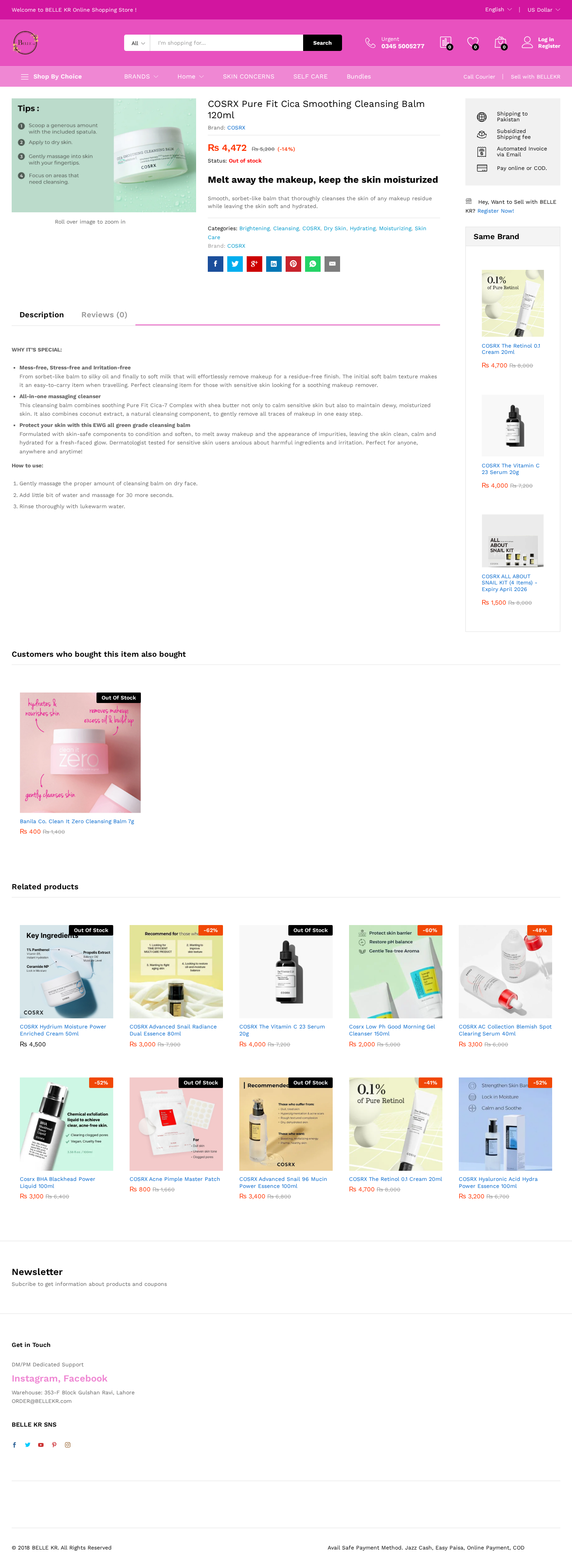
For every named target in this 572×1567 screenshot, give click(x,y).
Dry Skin (335, 228)
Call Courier (479, 76)
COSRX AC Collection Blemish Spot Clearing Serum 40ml (505, 1030)
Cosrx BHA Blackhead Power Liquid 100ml (57, 1182)
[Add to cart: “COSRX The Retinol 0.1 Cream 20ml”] (367, 1162)
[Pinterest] (54, 1445)
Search (322, 43)
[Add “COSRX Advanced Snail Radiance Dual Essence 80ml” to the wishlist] (183, 1009)
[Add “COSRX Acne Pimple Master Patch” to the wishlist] (183, 1162)
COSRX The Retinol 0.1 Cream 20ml (395, 1179)
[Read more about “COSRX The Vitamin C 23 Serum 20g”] (257, 1009)
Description (41, 314)
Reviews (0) (104, 314)
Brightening (254, 228)
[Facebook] (14, 1445)
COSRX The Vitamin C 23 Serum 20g (282, 1030)
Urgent (390, 39)
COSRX (236, 127)
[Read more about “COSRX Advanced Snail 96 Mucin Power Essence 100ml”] (257, 1162)
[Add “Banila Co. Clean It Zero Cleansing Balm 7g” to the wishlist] (87, 804)
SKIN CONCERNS (248, 76)
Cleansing (286, 228)
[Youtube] (40, 1445)
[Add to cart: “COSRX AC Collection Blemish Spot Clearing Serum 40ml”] (476, 1009)
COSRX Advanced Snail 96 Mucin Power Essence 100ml (283, 1182)
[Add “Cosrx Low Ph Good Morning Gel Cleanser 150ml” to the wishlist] (402, 1009)
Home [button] (186, 76)
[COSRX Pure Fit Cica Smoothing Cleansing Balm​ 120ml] (215, 264)
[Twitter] (27, 1445)
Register (549, 46)
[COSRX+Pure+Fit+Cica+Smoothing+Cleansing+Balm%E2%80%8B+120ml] (235, 264)
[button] (105, 804)
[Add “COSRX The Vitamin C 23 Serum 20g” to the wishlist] (293, 1009)
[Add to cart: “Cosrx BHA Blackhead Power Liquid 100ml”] (37, 1162)
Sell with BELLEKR (535, 76)
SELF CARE (310, 76)
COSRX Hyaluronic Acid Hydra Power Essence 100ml (498, 1182)
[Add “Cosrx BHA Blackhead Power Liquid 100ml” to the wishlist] (73, 1162)
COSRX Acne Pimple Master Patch (175, 1179)
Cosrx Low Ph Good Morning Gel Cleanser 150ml (392, 1030)
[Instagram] (68, 1445)
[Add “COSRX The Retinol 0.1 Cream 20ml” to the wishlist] (402, 1162)
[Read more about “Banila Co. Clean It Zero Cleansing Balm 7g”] (51, 804)
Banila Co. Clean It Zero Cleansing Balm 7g (77, 821)
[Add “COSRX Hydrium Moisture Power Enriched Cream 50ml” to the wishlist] (73, 1009)
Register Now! (495, 211)
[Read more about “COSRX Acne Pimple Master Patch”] (147, 1162)
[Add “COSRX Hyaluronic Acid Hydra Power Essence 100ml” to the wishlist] (512, 1162)
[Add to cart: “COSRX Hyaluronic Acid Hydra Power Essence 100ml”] (476, 1162)
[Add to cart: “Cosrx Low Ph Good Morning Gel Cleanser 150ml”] (367, 1009)
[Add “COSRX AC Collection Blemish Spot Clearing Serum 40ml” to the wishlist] (512, 1009)
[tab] (42, 318)
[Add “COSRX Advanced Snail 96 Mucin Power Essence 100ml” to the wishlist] (293, 1162)
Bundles (359, 76)
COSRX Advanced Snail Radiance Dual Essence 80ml (173, 1030)
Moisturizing (395, 228)
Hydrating (362, 228)
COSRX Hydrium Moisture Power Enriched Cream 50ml (63, 1030)
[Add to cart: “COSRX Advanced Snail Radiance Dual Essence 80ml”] (147, 1009)
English (494, 9)
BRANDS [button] (137, 76)
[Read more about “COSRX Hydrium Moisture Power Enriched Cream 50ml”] (37, 1009)
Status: (217, 160)
